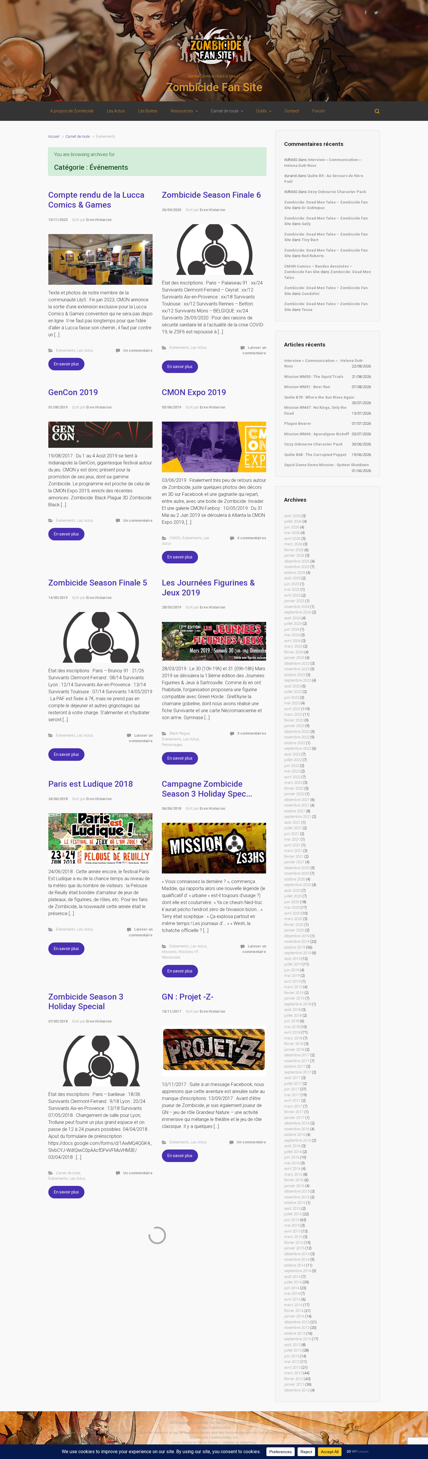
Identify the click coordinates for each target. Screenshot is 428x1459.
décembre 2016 (296, 1123)
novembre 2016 (296, 1129)
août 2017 (292, 1078)
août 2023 (292, 686)
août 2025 (292, 578)
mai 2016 (292, 1163)
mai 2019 (292, 975)
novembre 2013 (296, 1327)
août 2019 (292, 958)
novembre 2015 (296, 1197)
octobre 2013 (294, 1333)
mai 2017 (292, 1095)
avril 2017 (292, 1100)
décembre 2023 (296, 663)
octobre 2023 (294, 675)
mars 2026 (293, 544)
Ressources (171, 957)
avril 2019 (292, 981)
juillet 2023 (293, 691)
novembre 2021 (296, 805)
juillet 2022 (293, 760)
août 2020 (292, 890)
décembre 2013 (296, 1322)
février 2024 (293, 652)
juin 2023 (291, 697)
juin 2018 (291, 1021)
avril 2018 (292, 1032)
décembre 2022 (296, 731)
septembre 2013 (297, 1339)
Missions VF (188, 951)
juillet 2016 (293, 1151)
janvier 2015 (294, 1248)
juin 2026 (291, 527)
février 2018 (293, 1043)
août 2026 (292, 516)
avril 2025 (292, 595)
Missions (169, 951)
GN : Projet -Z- (187, 997)
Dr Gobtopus (313, 208)
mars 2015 (293, 1237)
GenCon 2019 (73, 392)
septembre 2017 (297, 1072)
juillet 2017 (293, 1083)
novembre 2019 (296, 941)
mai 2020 (292, 907)
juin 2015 (291, 1220)
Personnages (172, 744)
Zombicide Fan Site (214, 87)
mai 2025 (292, 589)
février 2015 (293, 1242)
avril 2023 (292, 709)
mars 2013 (293, 1373)
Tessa (307, 309)
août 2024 (292, 618)
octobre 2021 (294, 811)
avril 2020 (292, 913)
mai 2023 (292, 703)
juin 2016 (291, 1157)
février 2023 (293, 720)
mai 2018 (292, 1027)
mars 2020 (293, 919)
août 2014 (292, 1276)
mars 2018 (293, 1038)
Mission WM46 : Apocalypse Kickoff (316, 434)
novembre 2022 (296, 737)
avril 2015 (292, 1231)
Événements (65, 350)
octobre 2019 (294, 947)
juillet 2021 (293, 828)
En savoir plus (66, 364)
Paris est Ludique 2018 (90, 784)
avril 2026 (292, 538)
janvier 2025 (294, 601)
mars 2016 (293, 1174)
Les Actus (85, 350)
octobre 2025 (294, 572)
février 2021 (293, 856)
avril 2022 (292, 777)
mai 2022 (292, 771)
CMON (175, 538)
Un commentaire (138, 350)
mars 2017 (293, 1106)
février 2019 (293, 993)
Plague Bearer (297, 423)
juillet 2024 (293, 623)
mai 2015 (292, 1225)
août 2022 (292, 754)
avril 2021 (292, 845)
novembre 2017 (296, 1061)
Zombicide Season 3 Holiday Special (85, 1001)
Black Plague (179, 733)
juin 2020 (291, 902)
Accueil (53, 136)
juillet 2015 (293, 1214)
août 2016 (292, 1146)
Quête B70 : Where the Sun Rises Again (319, 397)
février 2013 (293, 1379)
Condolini (310, 293)
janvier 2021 (294, 862)
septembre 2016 (297, 1140)
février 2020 (293, 924)
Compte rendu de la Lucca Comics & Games (96, 200)
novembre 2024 (296, 606)
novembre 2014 (296, 1259)
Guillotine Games (74, 1433)
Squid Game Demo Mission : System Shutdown (326, 465)
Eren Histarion (99, 219)
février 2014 (293, 1310)
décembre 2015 (296, 1191)
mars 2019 (293, 987)
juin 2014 (291, 1288)
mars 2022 (293, 782)
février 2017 (293, 1112)
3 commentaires (251, 733)
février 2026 (293, 550)
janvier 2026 (294, 555)
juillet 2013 (293, 1350)
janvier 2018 (294, 1049)
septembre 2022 (297, 748)
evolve (176, 1442)
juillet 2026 (293, 521)
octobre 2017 (294, 1066)
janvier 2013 (294, 1384)
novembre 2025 (296, 567)
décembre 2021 (296, 799)
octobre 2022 (294, 743)
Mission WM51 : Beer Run (307, 387)
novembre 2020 (296, 873)
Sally (306, 224)
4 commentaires (251, 538)
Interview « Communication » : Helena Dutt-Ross (324, 363)
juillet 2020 (293, 896)
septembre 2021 (297, 816)
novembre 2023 (296, 669)
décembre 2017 (296, 1055)
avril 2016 (292, 1168)
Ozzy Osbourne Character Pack (337, 192)
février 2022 (293, 788)
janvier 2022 (294, 794)
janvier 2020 (294, 930)
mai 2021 (292, 839)
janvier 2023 (294, 726)
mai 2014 (292, 1293)
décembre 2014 (296, 1254)
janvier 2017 (294, 1117)
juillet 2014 (293, 1282)
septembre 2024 (297, 612)
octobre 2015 (294, 1202)
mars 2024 (293, 646)
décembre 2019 (296, 936)
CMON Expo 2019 (194, 392)
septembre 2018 (297, 1004)
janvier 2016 (294, 1186)
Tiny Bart (310, 240)
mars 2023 (293, 714)
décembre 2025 (296, 561)
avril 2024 (292, 641)
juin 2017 (291, 1089)
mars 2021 (293, 850)
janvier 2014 (294, 1316)
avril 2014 (292, 1299)
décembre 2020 (296, 868)
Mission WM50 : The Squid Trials (313, 376)
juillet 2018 (293, 1015)
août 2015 (292, 1208)
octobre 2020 (294, 879)
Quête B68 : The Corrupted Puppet (315, 454)
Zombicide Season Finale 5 (97, 583)
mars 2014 (293, 1305)
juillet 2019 (293, 964)
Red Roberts (313, 256)
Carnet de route (78, 136)
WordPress (248, 1442)
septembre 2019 (297, 953)
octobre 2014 (294, 1265)
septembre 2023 (297, 680)
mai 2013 (292, 1361)
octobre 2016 (294, 1134)
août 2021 (292, 822)
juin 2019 (291, 970)
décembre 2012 (296, 1390)
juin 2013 (291, 1356)
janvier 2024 (294, 657)
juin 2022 (291, 765)
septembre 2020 (297, 885)
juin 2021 (291, 834)
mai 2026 (292, 532)
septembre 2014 (297, 1271)
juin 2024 (291, 629)
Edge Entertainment (216, 1428)
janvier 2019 (294, 998)
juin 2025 (291, 584)
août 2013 (292, 1345)
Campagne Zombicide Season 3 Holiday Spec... (207, 789)
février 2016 (293, 1180)
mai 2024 (292, 635)
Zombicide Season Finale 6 (211, 195)
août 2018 (292, 1009)
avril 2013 (292, 1367)
